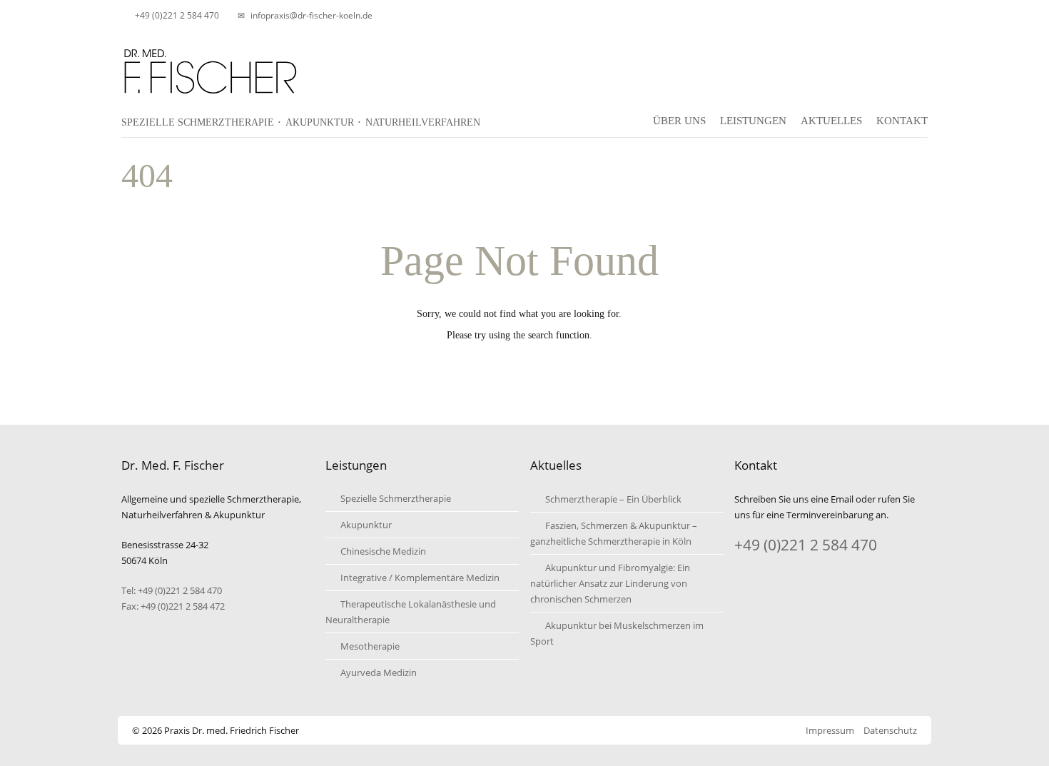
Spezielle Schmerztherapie (395, 498)
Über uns (679, 115)
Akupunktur (366, 524)
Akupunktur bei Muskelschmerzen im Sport (617, 633)
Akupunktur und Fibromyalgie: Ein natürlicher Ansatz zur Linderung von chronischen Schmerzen (610, 583)
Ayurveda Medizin (378, 672)
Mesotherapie (370, 646)
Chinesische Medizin (383, 551)
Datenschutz (890, 730)
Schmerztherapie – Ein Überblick (613, 499)
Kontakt (902, 115)
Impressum (830, 730)
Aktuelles (831, 115)
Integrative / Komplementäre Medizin (420, 577)
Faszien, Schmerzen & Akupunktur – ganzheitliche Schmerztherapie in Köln (613, 533)
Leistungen (753, 115)
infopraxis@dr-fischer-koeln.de (311, 15)
